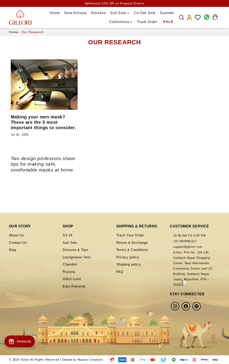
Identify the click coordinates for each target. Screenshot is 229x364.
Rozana (69, 272)
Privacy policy (127, 257)
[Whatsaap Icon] (206, 17)
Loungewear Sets (77, 257)
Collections (119, 22)
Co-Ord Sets (144, 13)
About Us (16, 235)
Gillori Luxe (72, 279)
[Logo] (20, 17)
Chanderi (70, 264)
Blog (12, 250)
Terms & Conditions (132, 250)
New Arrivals (75, 13)
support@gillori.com (187, 246)
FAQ (119, 272)
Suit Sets (118, 13)
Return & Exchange (132, 242)
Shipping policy (128, 264)
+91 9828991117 (185, 241)
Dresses (98, 13)
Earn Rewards (74, 286)
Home (55, 13)
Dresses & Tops (76, 250)
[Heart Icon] (198, 17)
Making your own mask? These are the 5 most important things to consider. (43, 122)
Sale (168, 22)
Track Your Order (130, 235)
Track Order (147, 22)
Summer (167, 13)
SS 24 (67, 235)
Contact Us (18, 242)
